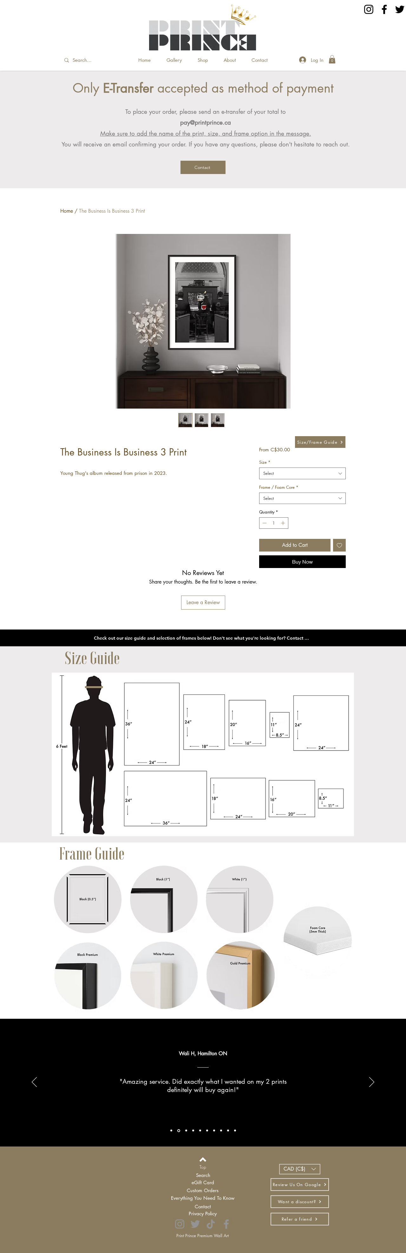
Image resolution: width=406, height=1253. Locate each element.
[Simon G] (221, 1131)
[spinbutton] (273, 523)
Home (66, 211)
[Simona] (214, 1131)
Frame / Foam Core (278, 487)
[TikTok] (211, 1224)
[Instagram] (369, 9)
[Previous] (34, 1082)
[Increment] (283, 523)
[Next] (371, 1082)
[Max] (228, 1131)
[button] (332, 59)
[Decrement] (264, 523)
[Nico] (193, 1131)
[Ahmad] (207, 1131)
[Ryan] (171, 1131)
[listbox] (299, 1169)
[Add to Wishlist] (339, 545)
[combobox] (302, 473)
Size (265, 462)
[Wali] (178, 1130)
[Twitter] (400, 9)
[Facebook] (384, 9)
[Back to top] (203, 1159)
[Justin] (235, 1131)
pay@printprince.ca (205, 122)
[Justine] (186, 1131)
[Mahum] (200, 1131)
